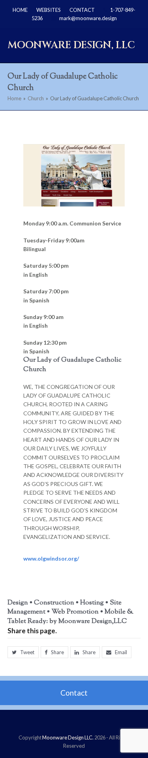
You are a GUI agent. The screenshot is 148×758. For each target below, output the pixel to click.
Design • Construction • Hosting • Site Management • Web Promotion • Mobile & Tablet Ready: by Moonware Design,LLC (70, 612)
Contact (74, 692)
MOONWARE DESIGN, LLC (71, 45)
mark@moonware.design (88, 18)
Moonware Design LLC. (68, 737)
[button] (23, 652)
